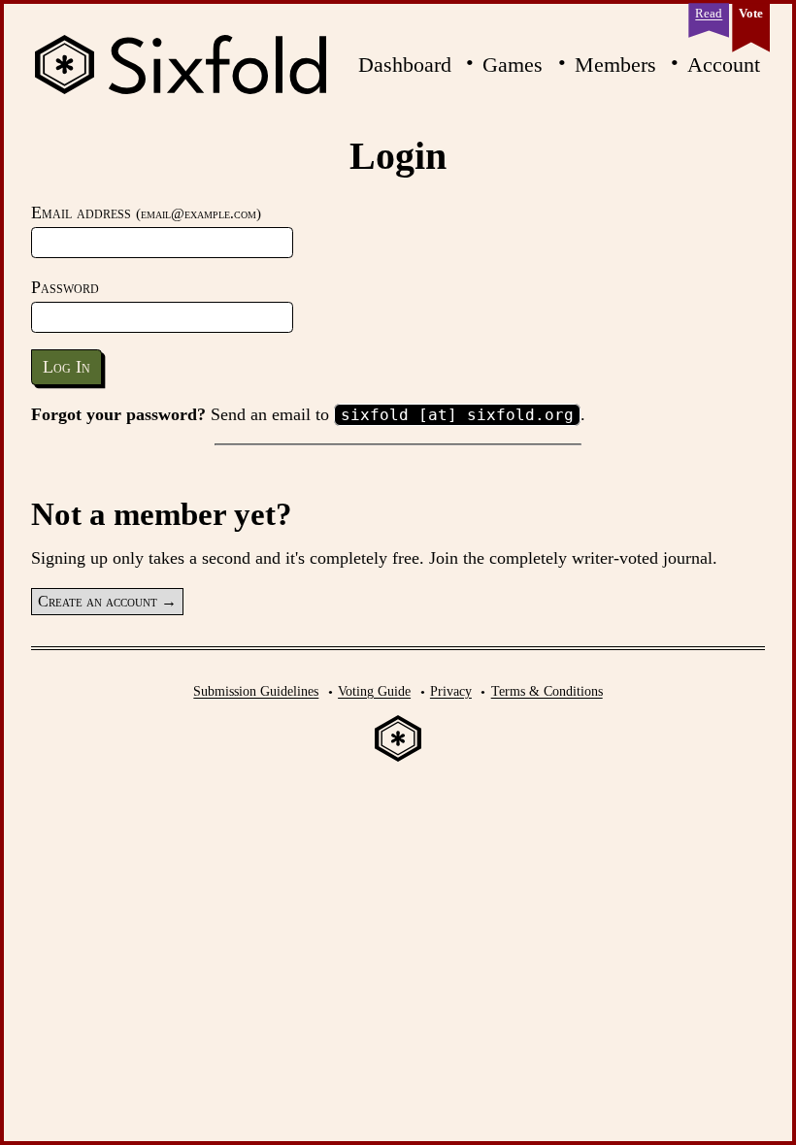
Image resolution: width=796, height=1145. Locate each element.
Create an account (97, 601)
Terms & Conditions (547, 691)
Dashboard (404, 64)
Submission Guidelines (255, 691)
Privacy (451, 691)
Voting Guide (374, 691)
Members (615, 64)
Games (512, 64)
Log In (66, 366)
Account (723, 64)
